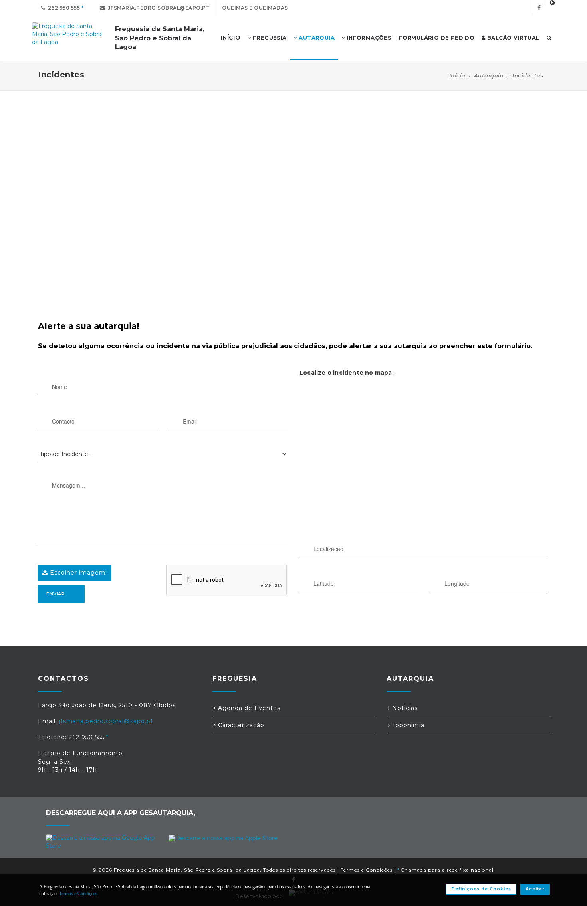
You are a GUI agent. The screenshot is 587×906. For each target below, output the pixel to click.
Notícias (404, 708)
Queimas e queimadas (255, 8)
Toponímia (407, 725)
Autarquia (316, 37)
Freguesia (269, 37)
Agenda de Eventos (248, 708)
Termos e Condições (367, 870)
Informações (368, 37)
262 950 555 (62, 8)
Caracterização (240, 725)
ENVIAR (55, 594)
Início (457, 75)
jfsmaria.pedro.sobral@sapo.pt (157, 8)
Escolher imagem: (77, 572)
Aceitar (535, 889)
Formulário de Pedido (436, 37)
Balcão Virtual (512, 37)
